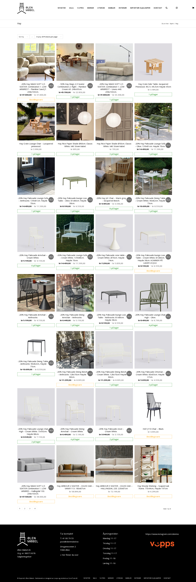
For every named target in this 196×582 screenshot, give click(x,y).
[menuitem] (61, 8)
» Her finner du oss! (69, 554)
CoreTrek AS (72, 578)
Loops (56, 578)
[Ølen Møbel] (26, 8)
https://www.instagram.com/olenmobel (164, 534)
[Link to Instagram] (177, 8)
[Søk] (166, 8)
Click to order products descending (32, 37)
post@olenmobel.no (69, 541)
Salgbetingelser (24, 556)
